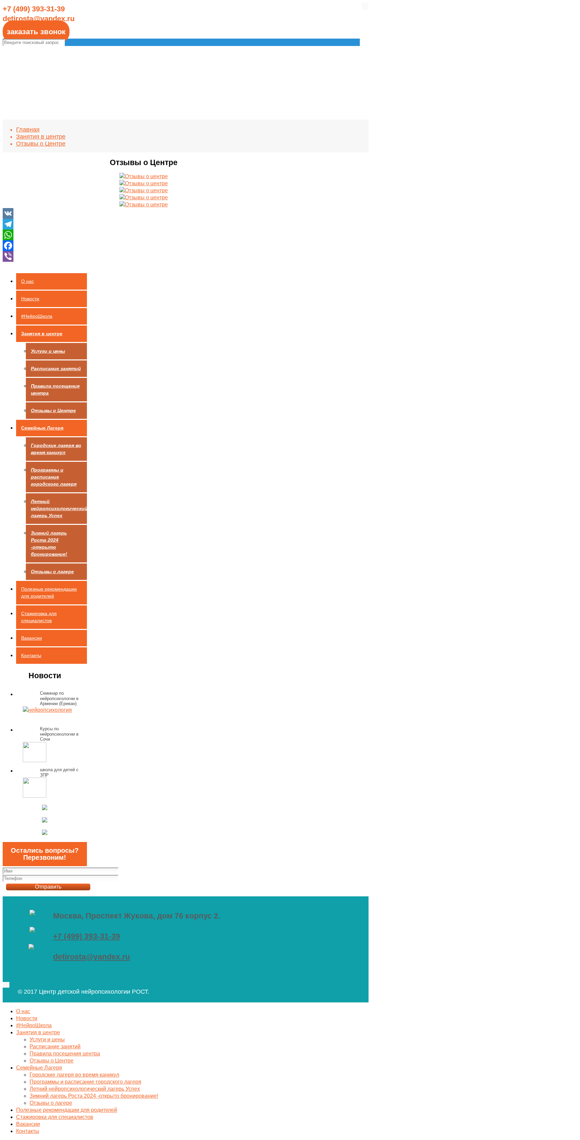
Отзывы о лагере (52, 571)
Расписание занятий (56, 368)
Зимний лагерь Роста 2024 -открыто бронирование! (49, 543)
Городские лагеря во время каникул (56, 449)
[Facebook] (143, 245)
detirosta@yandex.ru (91, 956)
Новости (30, 298)
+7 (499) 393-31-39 (86, 936)
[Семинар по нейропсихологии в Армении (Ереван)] (47, 709)
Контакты (31, 655)
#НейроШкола (36, 316)
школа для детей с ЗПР (59, 772)
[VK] (143, 213)
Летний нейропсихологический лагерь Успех (59, 508)
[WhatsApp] (143, 235)
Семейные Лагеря (42, 428)
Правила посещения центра (55, 389)
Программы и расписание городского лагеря (54, 477)
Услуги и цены (48, 351)
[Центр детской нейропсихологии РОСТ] (294, 55)
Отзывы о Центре (40, 143)
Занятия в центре (40, 136)
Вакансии (31, 638)
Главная (28, 129)
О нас (27, 281)
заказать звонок (36, 32)
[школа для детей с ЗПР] (34, 788)
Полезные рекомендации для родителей (49, 592)
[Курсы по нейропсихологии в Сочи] (34, 753)
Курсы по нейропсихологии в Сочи (59, 734)
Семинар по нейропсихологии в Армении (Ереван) (59, 698)
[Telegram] (143, 224)
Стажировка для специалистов (39, 617)
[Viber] (143, 256)
